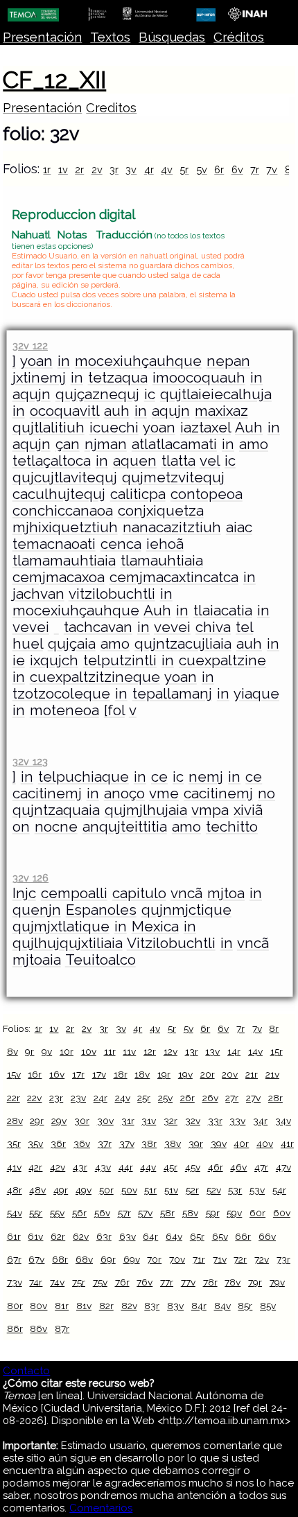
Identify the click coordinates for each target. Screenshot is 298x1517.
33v (237, 1120)
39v (219, 1143)
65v (220, 1236)
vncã (186, 893)
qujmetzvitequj (173, 477)
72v (261, 1259)
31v (148, 1120)
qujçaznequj (97, 394)
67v (36, 1259)
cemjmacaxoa (58, 577)
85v (268, 1305)
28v (15, 1120)
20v (230, 1074)
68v (84, 1259)
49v (83, 1189)
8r (274, 1028)
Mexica (155, 926)
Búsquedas (172, 37)
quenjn (36, 910)
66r (243, 1236)
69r (108, 1259)
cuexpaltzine (222, 660)
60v (281, 1212)
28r (275, 1097)
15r (276, 1051)
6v (237, 169)
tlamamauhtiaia (64, 560)
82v (129, 1305)
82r (106, 1305)
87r (62, 1328)
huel (27, 643)
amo (253, 444)
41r (287, 1143)
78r (210, 1282)
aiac (239, 527)
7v (271, 169)
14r (233, 1051)
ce (159, 777)
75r (78, 1282)
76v (144, 1282)
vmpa (210, 810)
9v (47, 1051)
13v (212, 1051)
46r (215, 1167)
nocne (56, 826)
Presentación (42, 37)
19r (163, 1074)
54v (14, 1212)
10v (88, 1051)
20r (207, 1074)
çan (67, 444)
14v (255, 1051)
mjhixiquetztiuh (65, 527)
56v (102, 1212)
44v (148, 1167)
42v (57, 1167)
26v (210, 1097)
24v (122, 1097)
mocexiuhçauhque (138, 361)
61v (35, 1236)
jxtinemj (39, 377)
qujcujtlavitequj (64, 477)
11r (110, 1051)
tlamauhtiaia (162, 560)
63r (104, 1236)
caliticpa (138, 494)
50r (106, 1189)
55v (57, 1212)
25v (165, 1097)
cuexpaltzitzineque (95, 677)
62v (81, 1236)
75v (100, 1282)
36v (81, 1143)
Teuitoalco (100, 960)
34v (283, 1120)
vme (164, 793)
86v (38, 1328)
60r (257, 1212)
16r (35, 1074)
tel (244, 627)
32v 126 (30, 878)
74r (35, 1282)
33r (215, 1120)
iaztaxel (205, 427)
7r (254, 169)
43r (80, 1167)
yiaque (256, 693)
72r (240, 1259)
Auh (249, 427)
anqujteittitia (124, 826)
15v (14, 1074)
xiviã (248, 810)
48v (37, 1189)
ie (18, 660)
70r (154, 1259)
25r (143, 1097)
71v (220, 1259)
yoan (36, 361)
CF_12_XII (54, 80)
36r (58, 1143)
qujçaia (72, 643)
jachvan (38, 594)
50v (129, 1189)
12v (170, 1051)
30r (81, 1120)
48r (14, 1189)
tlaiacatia (222, 610)
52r (192, 1189)
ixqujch (54, 660)
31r (127, 1120)
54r (279, 1189)
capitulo (139, 893)
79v (277, 1282)
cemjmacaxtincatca (173, 577)
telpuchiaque (83, 777)
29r (37, 1120)
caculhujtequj (58, 494)
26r (187, 1097)
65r (197, 1236)
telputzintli (120, 660)
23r (56, 1097)
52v (214, 1189)
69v (131, 1259)
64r (150, 1236)
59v (234, 1212)
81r (62, 1305)
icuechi (114, 427)
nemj (206, 777)
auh (117, 411)
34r (260, 1120)
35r (14, 1143)
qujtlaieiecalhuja (216, 394)
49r (60, 1189)
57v (145, 1212)
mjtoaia (36, 960)
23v (78, 1097)
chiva (213, 627)
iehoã (165, 544)
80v (38, 1305)
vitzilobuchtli (112, 594)
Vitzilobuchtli (171, 943)
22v (34, 1097)
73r (283, 1259)
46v (238, 1167)
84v (222, 1305)
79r (255, 1282)
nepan (228, 361)
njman (106, 444)
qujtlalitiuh (48, 427)
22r (13, 1097)
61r (14, 1236)
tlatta (178, 461)
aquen (135, 461)
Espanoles (101, 910)
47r (261, 1167)
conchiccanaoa (62, 510)
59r (213, 1212)
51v (171, 1189)
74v (57, 1282)
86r (15, 1328)
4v (167, 169)
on (21, 826)
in (64, 361)
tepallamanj (172, 693)
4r (149, 169)
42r (35, 1167)
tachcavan (98, 627)
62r (58, 1236)
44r (126, 1167)
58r (167, 1212)
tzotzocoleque (61, 693)
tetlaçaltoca (51, 461)
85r (245, 1305)
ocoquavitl (64, 411)
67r (14, 1259)
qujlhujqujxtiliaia (67, 943)
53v (257, 1189)
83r (151, 1305)
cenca (120, 544)
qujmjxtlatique (60, 926)
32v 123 (30, 761)
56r (79, 1212)
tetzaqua (118, 377)
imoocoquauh (198, 377)
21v (272, 1074)
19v (185, 1074)
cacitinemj (47, 793)
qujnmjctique (186, 910)
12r (149, 1051)
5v (201, 169)
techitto (232, 826)
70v (177, 1259)
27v (253, 1097)
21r (251, 1074)
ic (149, 394)
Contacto (26, 1371)
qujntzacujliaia (182, 643)
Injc (24, 893)
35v (35, 1143)
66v (267, 1236)
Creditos (111, 107)
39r (196, 1143)
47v (283, 1167)
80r (15, 1305)
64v (174, 1236)
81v (83, 1305)
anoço (124, 793)
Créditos (238, 37)
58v (190, 1212)
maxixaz (221, 411)
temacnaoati (54, 544)
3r (114, 169)
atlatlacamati (174, 444)
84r (199, 1305)
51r (150, 1189)
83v (175, 1305)
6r (219, 169)
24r (100, 1097)
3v (131, 169)
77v (188, 1282)
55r (35, 1212)
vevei (30, 627)
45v (192, 1167)
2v (97, 169)
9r (29, 1051)
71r (199, 1259)
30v (105, 1120)
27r (231, 1097)
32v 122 (30, 345)
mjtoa (226, 893)
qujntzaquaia (56, 810)
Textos (110, 37)
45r (170, 1167)
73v (14, 1282)
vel (210, 461)
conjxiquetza (161, 510)
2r (79, 169)
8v (12, 1051)
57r (124, 1212)
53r (235, 1189)
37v (126, 1143)
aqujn (31, 394)
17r (78, 1074)
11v (129, 1051)
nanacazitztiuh (172, 527)
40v (264, 1143)
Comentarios (100, 1508)
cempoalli (74, 893)
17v (99, 1074)
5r (184, 169)
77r (166, 1282)
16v (56, 1074)
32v (192, 1120)
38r (149, 1143)
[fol (114, 710)
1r (47, 169)
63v (127, 1236)
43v (103, 1167)
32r (170, 1120)
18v (142, 1074)
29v (59, 1120)
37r (105, 1143)
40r (241, 1143)
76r (122, 1282)
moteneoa (64, 710)
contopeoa (206, 494)
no (266, 793)
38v (172, 1143)
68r (60, 1259)
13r (191, 1051)
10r (66, 1051)
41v (14, 1167)
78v (232, 1282)
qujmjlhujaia (146, 810)
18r (121, 1074)
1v (63, 169)
